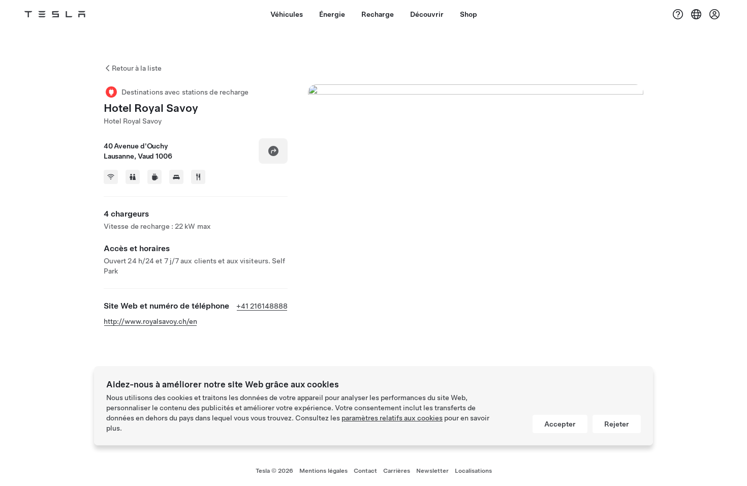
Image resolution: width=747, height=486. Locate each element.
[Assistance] (678, 14)
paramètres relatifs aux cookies (392, 418)
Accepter (560, 424)
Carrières (396, 470)
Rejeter (616, 424)
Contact (365, 470)
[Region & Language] (696, 14)
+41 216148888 (262, 306)
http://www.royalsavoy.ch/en (150, 321)
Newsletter (432, 470)
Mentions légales (323, 470)
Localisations (473, 470)
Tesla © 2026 (274, 470)
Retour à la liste (137, 68)
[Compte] (714, 14)
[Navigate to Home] (55, 14)
